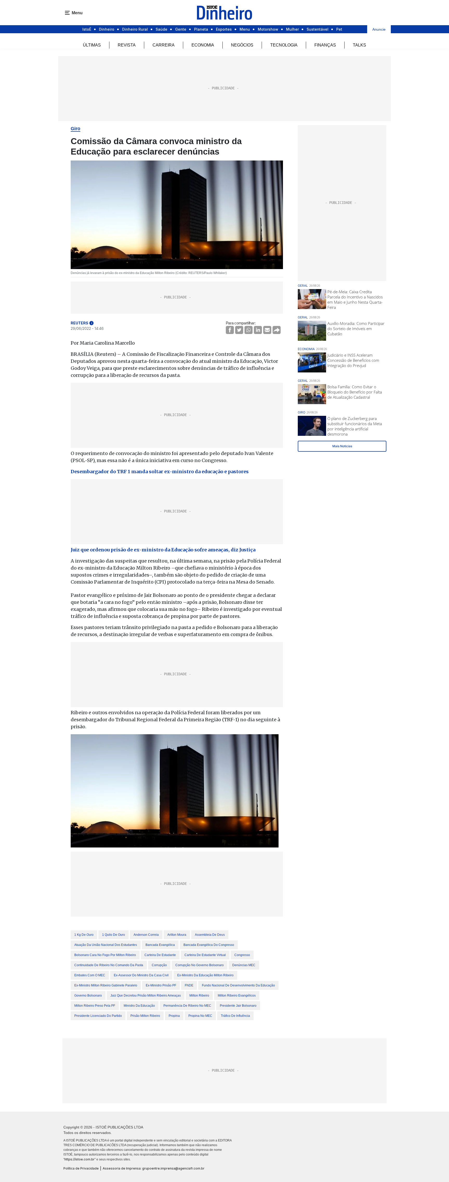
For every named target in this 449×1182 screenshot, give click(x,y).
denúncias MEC (243, 965)
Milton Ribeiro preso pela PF (94, 1005)
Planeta (201, 29)
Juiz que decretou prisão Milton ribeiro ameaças (145, 995)
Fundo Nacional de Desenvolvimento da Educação (238, 985)
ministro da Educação (139, 1005)
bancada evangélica (160, 945)
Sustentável (317, 29)
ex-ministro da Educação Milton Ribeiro (205, 975)
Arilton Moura (176, 935)
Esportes (224, 29)
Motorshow (268, 29)
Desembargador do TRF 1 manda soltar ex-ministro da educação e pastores (160, 472)
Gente (180, 29)
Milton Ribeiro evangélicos (237, 995)
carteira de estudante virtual (205, 955)
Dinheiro (106, 29)
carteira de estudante (160, 955)
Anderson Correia (146, 935)
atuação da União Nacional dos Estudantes (105, 945)
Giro (75, 128)
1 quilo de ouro (113, 935)
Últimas (92, 45)
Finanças (325, 45)
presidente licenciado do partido (98, 1016)
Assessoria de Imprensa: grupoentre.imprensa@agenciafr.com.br (153, 1168)
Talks (359, 45)
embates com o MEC (89, 975)
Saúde (161, 29)
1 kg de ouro (84, 935)
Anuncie (379, 29)
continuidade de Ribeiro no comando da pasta (108, 965)
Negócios (242, 45)
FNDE (189, 985)
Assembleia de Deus (210, 935)
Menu (245, 29)
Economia (203, 45)
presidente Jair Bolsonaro (238, 1005)
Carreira (164, 45)
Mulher (292, 29)
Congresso (242, 955)
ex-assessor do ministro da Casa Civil (141, 975)
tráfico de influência (235, 1016)
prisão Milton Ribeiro (145, 1016)
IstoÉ (86, 29)
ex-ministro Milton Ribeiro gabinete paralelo (105, 985)
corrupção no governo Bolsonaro (199, 965)
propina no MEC (200, 1016)
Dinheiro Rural (135, 29)
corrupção (159, 965)
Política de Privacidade (81, 1168)
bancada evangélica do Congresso (208, 945)
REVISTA (127, 45)
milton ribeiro (199, 995)
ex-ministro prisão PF (161, 985)
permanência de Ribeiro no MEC (187, 1005)
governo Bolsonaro (88, 995)
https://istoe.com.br (79, 1159)
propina (174, 1016)
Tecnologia (284, 45)
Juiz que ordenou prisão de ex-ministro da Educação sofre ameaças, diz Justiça (163, 550)
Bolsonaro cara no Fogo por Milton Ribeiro (105, 955)
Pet (339, 29)
